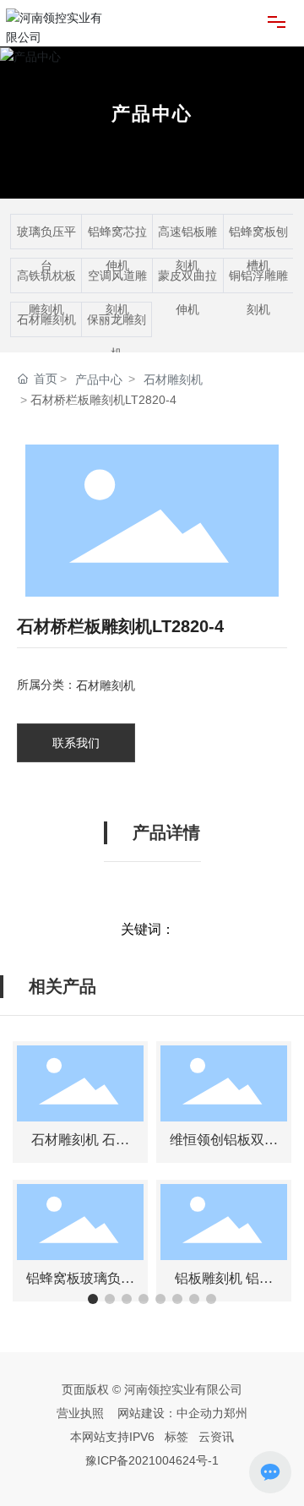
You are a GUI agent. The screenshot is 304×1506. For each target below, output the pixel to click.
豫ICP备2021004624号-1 (152, 1460)
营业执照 (80, 1413)
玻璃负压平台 (46, 248)
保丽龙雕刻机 (116, 336)
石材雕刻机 (46, 319)
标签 (174, 1436)
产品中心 (152, 112)
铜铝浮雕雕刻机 (258, 292)
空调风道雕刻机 (117, 292)
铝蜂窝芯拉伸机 (117, 248)
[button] (93, 1299)
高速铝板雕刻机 (187, 248)
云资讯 (216, 1436)
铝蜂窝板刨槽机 (258, 248)
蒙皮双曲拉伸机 (187, 292)
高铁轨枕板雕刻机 (46, 292)
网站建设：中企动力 (170, 1413)
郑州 (235, 1413)
